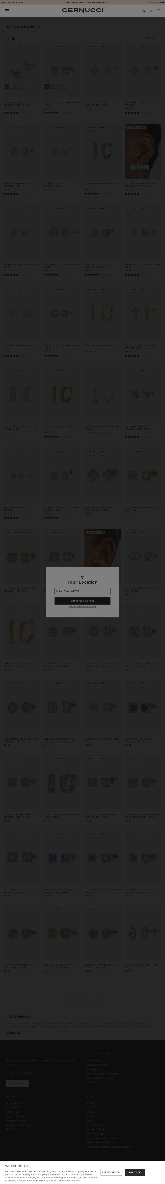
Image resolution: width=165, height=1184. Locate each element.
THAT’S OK (135, 1172)
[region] (82, 1172)
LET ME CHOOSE (111, 1172)
